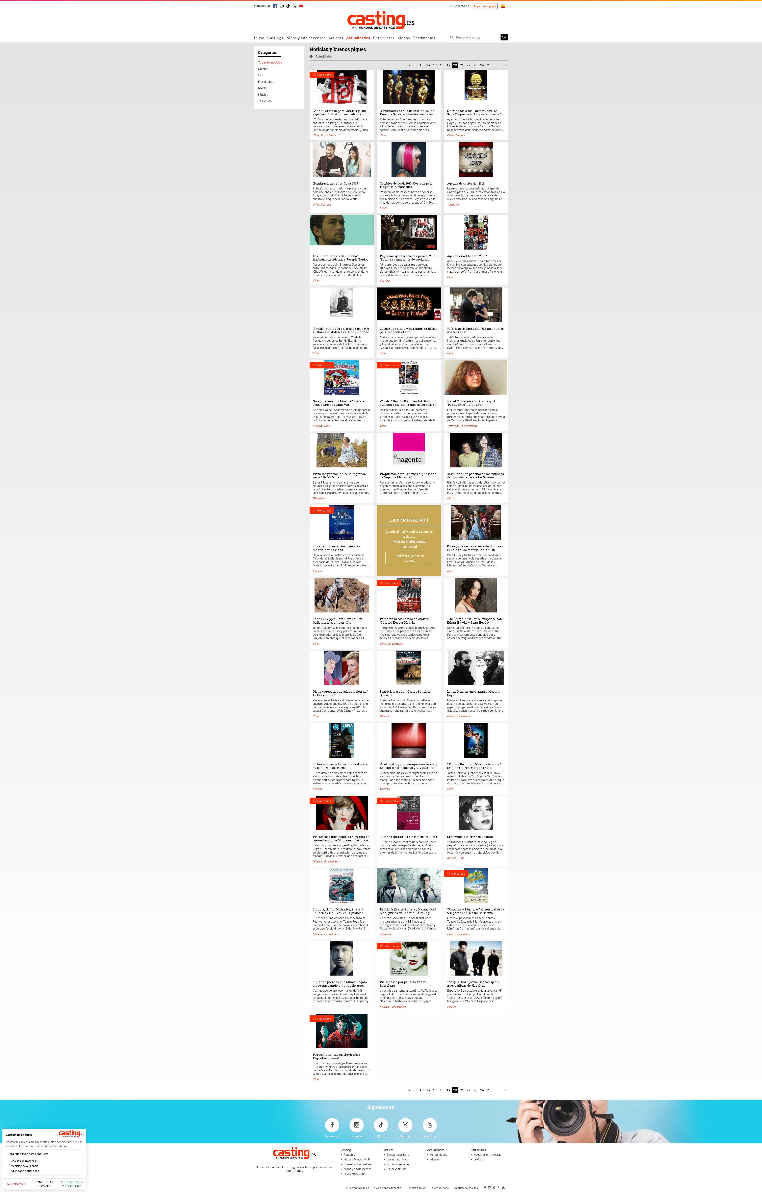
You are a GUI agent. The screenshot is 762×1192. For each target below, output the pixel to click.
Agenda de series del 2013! (466, 183)
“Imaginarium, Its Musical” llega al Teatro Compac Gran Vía (339, 403)
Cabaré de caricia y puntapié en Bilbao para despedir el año (409, 330)
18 (441, 65)
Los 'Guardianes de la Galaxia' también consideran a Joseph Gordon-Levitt (341, 259)
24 (482, 65)
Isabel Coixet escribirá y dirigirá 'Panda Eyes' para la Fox (471, 403)
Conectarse (461, 6)
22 (468, 65)
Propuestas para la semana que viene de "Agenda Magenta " (408, 475)
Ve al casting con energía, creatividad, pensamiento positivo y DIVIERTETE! (408, 766)
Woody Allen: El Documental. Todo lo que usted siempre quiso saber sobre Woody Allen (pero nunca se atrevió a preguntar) (408, 406)
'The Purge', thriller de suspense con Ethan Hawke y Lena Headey (474, 620)
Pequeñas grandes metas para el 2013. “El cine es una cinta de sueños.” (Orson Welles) (408, 259)
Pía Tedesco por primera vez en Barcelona (403, 983)
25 (489, 65)
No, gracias (16, 1184)
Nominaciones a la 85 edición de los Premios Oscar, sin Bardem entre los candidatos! (407, 114)
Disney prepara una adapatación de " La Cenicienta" (340, 693)
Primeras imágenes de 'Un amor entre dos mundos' (475, 330)
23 (475, 65)
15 (421, 65)
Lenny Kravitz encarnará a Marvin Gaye (473, 693)
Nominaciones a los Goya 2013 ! (336, 183)
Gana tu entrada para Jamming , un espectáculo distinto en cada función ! (341, 112)
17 (435, 65)
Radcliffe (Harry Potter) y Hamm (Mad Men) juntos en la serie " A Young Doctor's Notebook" (408, 912)
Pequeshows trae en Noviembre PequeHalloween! (336, 1056)
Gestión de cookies (466, 1187)
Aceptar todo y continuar (72, 1184)
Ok (504, 37)
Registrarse (485, 6)
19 (448, 65)
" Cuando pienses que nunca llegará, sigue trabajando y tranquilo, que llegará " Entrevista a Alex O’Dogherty (341, 985)
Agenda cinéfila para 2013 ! (467, 256)
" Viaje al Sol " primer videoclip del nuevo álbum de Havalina (473, 983)
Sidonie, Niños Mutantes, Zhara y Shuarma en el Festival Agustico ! (338, 911)
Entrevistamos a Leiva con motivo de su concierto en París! (340, 766)
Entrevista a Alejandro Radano (470, 837)
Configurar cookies (44, 1184)
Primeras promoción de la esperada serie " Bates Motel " (339, 475)
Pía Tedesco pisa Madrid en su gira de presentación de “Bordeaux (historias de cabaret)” (341, 840)
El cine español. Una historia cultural (408, 837)
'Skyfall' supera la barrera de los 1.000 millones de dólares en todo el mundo (341, 330)
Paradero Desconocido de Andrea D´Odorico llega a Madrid (406, 620)
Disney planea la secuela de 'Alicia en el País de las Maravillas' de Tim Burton (475, 549)
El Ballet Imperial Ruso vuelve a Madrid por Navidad (337, 548)
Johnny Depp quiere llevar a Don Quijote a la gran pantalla (337, 620)
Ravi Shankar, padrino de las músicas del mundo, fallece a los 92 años (475, 475)
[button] (504, 6)
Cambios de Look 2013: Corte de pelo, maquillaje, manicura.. (406, 185)
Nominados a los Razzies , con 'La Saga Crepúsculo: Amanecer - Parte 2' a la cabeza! (474, 114)
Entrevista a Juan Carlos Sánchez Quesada (405, 693)
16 (428, 65)
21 (462, 65)
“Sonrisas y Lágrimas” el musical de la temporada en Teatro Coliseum (475, 911)
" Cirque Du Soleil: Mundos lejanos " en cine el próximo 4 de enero (474, 766)
